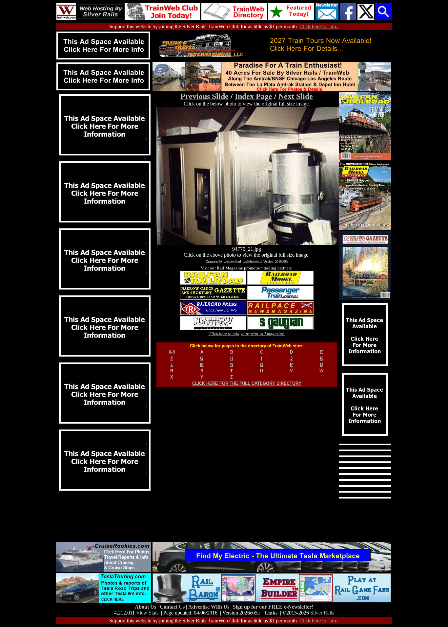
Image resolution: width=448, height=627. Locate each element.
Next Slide (295, 96)
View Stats (147, 612)
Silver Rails (322, 612)
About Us (146, 607)
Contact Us (173, 607)
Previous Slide (204, 96)
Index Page (253, 96)
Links (271, 612)
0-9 (172, 352)
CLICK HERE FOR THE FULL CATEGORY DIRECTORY (246, 383)
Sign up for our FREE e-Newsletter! (273, 607)
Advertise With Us (209, 607)
